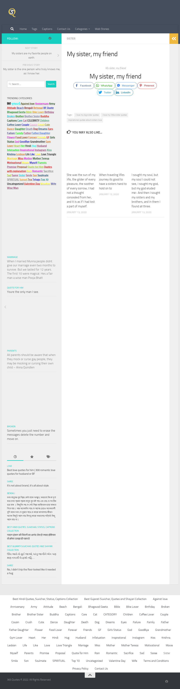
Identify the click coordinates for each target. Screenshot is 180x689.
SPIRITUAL (13, 179)
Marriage (12, 158)
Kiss (153, 637)
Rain (97, 653)
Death (84, 622)
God (129, 630)
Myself (14, 653)
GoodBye (143, 630)
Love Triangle (64, 645)
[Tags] (48, 457)
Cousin (15, 622)
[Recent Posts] (15, 457)
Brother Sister (35, 614)
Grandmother (163, 630)
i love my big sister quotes (87, 115)
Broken (11, 426)
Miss (20, 158)
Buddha (54, 614)
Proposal (60, 653)
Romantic (111, 653)
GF (99, 630)
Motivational (152, 645)
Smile (14, 660)
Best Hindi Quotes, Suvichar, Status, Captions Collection (45, 599)
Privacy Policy (80, 668)
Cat (95, 614)
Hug (34, 145)
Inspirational (119, 637)
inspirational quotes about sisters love (85, 120)
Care (84, 614)
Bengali (11, 493)
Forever (72, 630)
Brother (16, 614)
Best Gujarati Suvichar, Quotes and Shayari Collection (115, 599)
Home (23, 29)
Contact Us (63, 29)
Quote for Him (15, 287)
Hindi (55, 637)
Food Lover (55, 630)
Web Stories (102, 29)
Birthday (49, 112)
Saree (10, 481)
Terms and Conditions (156, 660)
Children (128, 614)
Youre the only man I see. (23, 292)
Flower (39, 630)
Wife (134, 660)
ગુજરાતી (15, 103)
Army (34, 606)
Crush (28, 622)
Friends (87, 630)
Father (165, 622)
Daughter (69, 622)
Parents (12, 350)
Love (9, 466)
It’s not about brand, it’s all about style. (28, 485)
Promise (12, 166)
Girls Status (114, 630)
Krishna (166, 637)
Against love (160, 599)
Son (26, 660)
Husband (42, 145)
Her (23, 145)
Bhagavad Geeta (98, 606)
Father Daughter (18, 630)
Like (35, 645)
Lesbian (11, 645)
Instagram (40, 150)
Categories (81, 29)
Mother (110, 645)
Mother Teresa (129, 645)
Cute (41, 622)
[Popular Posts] (31, 457)
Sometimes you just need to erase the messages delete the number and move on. (31, 435)
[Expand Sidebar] (173, 38)
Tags (34, 29)
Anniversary (17, 606)
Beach (20, 107)
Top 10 (76, 660)
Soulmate (40, 660)
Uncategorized (94, 660)
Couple (164, 614)
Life (25, 645)
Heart (32, 637)
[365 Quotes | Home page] (12, 12)
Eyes (124, 622)
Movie (169, 645)
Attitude (11, 107)
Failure (137, 622)
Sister (71, 38)
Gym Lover (16, 637)
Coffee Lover (146, 614)
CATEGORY (110, 614)
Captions (47, 29)
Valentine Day (32, 183)
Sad (142, 653)
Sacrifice (48, 171)
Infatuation (98, 637)
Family (19, 133)
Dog (97, 622)
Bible (117, 606)
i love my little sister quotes (114, 115)
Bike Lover (132, 606)
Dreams (110, 622)
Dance (54, 622)
